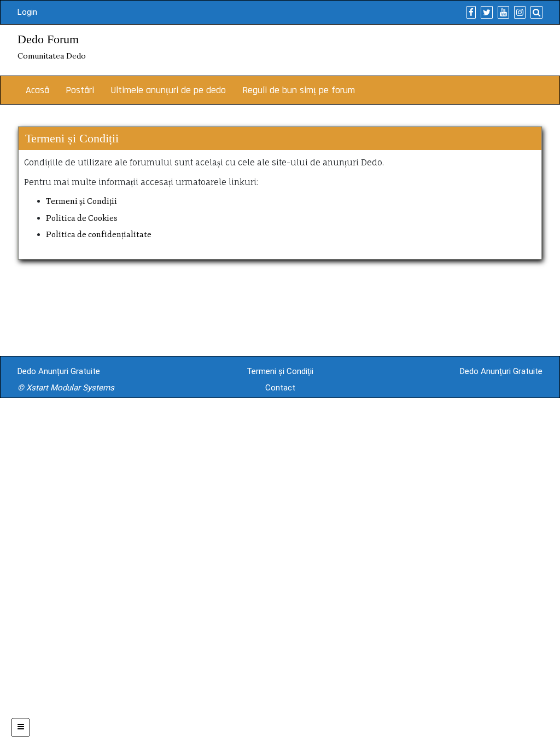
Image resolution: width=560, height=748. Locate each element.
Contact (280, 388)
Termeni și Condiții (81, 201)
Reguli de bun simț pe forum (298, 90)
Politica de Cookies (81, 218)
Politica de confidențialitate (98, 234)
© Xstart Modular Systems (66, 388)
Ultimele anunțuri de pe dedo (168, 90)
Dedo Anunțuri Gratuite (59, 371)
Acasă (37, 90)
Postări (80, 90)
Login (27, 12)
